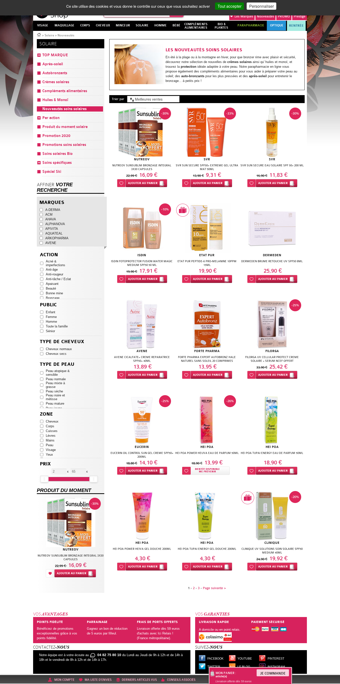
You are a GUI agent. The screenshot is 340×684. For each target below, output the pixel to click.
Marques (243, 16)
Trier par (118, 99)
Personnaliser (261, 6)
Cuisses (51, 431)
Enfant (50, 312)
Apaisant (52, 284)
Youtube (244, 658)
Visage (51, 450)
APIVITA (51, 229)
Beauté (51, 288)
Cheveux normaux (59, 349)
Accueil (39, 34)
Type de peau (57, 364)
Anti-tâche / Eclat (58, 279)
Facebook (215, 658)
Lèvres (51, 435)
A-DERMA (52, 210)
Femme (51, 317)
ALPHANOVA (55, 224)
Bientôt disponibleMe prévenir (207, 470)
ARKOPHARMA (56, 238)
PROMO (284, 16)
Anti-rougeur (54, 274)
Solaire (49, 35)
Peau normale (56, 379)
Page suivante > (214, 588)
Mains (50, 440)
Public (48, 305)
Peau (49, 445)
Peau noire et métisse (55, 397)
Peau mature (55, 403)
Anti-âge (52, 269)
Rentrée (296, 26)
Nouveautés (265, 16)
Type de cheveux (62, 342)
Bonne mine (54, 293)
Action (49, 255)
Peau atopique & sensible (58, 372)
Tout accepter (229, 6)
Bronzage (52, 298)
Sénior (50, 331)
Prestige (299, 16)
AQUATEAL (53, 233)
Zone (46, 414)
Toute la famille (57, 326)
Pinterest (276, 658)
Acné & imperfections (55, 263)
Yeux (49, 454)
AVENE (50, 243)
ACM (49, 214)
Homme (51, 321)
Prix (45, 464)
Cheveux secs (56, 354)
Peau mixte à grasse (55, 385)
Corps (50, 426)
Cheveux (52, 421)
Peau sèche (54, 391)
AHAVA (50, 219)
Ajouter (143, 183)
